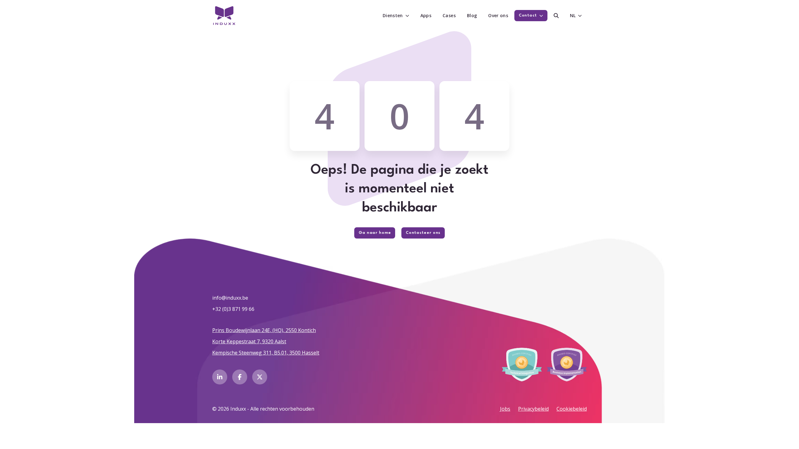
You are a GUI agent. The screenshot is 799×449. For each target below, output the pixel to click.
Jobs (505, 408)
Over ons (498, 15)
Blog (472, 15)
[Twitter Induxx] (259, 376)
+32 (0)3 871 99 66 (233, 309)
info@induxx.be (230, 297)
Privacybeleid (533, 408)
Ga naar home (375, 233)
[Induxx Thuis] (224, 15)
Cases (449, 15)
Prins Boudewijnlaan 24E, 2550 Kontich (264, 330)
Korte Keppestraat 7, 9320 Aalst (249, 341)
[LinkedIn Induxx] (219, 376)
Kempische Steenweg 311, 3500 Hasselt (265, 352)
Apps (425, 15)
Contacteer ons (423, 233)
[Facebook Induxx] (239, 376)
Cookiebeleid (571, 408)
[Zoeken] (556, 15)
